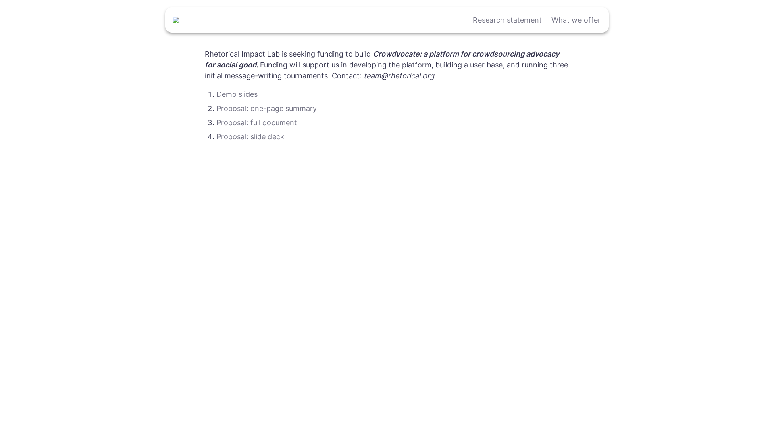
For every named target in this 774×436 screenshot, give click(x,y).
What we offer (576, 20)
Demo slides (237, 94)
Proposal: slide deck (250, 136)
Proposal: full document (256, 122)
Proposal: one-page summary (266, 108)
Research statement (507, 20)
